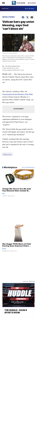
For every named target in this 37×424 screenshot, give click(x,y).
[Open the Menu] (3, 2)
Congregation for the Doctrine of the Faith (17, 94)
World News (8, 17)
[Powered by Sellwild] (32, 281)
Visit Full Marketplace (28, 167)
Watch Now (31, 3)
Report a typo (7, 154)
